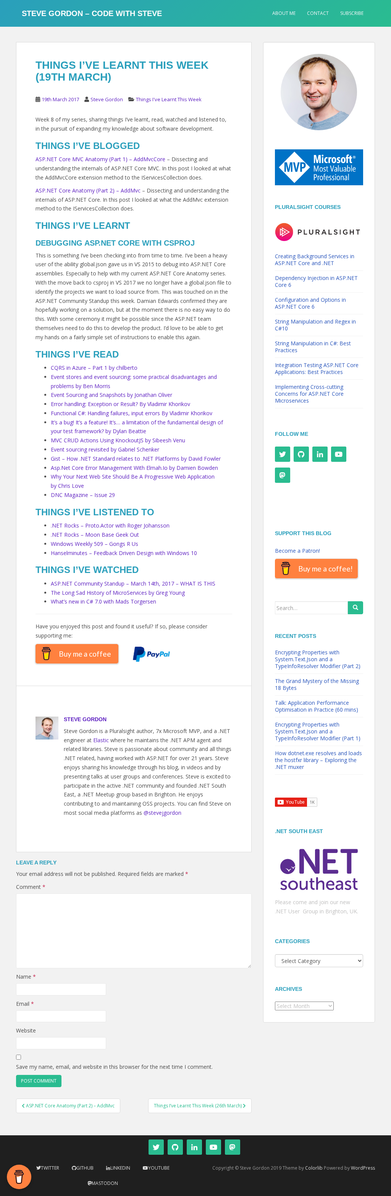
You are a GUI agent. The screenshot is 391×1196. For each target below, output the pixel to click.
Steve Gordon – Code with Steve (92, 13)
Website (26, 1030)
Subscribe (352, 13)
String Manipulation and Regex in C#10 (315, 325)
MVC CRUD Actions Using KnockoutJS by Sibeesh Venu (118, 440)
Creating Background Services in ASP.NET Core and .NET (314, 259)
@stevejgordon (162, 812)
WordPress (363, 1168)
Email (25, 1003)
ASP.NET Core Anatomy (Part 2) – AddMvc (88, 190)
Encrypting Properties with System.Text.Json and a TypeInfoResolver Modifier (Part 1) (317, 731)
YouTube (159, 1168)
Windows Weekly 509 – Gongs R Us (94, 543)
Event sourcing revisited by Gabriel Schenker (105, 449)
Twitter (50, 1168)
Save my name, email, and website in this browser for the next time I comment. (114, 1066)
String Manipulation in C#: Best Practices (313, 347)
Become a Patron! (297, 550)
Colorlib (314, 1168)
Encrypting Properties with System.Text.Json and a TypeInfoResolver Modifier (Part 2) (317, 659)
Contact (318, 13)
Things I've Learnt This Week (169, 99)
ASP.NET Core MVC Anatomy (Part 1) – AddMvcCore (100, 159)
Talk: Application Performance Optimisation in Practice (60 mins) (316, 706)
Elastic (101, 740)
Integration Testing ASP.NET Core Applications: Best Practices (317, 368)
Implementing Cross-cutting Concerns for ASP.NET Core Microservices (309, 393)
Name (26, 976)
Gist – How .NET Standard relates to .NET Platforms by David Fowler (136, 458)
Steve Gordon (106, 99)
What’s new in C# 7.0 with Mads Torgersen (103, 601)
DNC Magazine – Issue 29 (83, 494)
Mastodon (105, 1183)
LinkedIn (120, 1168)
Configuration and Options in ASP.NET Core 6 (310, 303)
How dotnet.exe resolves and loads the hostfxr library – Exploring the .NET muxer (318, 759)
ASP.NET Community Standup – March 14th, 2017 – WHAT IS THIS (133, 583)
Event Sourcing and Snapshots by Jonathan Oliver (111, 394)
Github (85, 1168)
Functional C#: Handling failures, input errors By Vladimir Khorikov (131, 413)
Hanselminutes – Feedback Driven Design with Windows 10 (124, 553)
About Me (284, 13)
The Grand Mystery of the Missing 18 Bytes (317, 684)
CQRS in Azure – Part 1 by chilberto (94, 367)
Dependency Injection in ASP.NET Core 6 (316, 281)
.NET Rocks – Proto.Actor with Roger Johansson (110, 525)
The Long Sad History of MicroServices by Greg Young (118, 592)
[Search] (355, 607)
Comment (30, 886)
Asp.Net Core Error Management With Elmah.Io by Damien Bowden (134, 467)
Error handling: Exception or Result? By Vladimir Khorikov (120, 404)
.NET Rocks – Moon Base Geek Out (95, 534)
